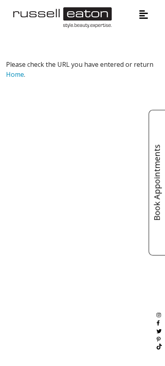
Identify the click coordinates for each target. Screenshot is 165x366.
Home (15, 74)
